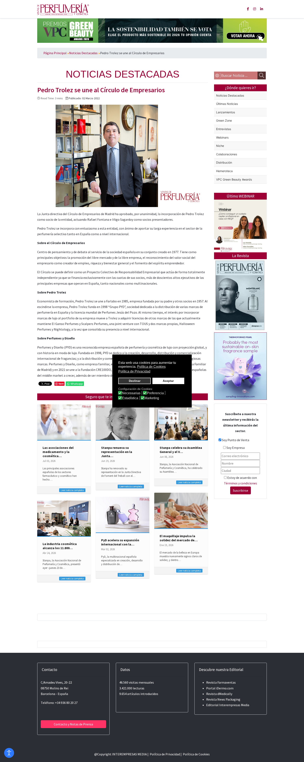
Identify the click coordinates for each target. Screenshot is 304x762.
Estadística (130, 398)
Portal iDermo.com (219, 688)
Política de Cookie (195, 754)
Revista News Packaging (223, 699)
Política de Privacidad (165, 754)
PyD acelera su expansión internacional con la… (120, 542)
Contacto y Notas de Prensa (73, 724)
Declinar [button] (134, 380)
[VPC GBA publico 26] (152, 30)
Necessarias (131, 393)
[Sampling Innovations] (240, 366)
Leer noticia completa (72, 490)
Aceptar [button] (168, 380)
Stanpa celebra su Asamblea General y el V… (181, 450)
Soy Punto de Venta (235, 440)
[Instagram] (254, 9)
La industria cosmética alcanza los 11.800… (60, 546)
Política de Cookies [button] (151, 366)
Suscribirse (240, 490)
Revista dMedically (219, 694)
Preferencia (155, 393)
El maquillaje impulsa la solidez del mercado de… (179, 538)
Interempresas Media (234, 705)
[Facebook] (248, 9)
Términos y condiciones (240, 483)
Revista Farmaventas (221, 682)
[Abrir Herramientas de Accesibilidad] (9, 753)
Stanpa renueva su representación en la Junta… (116, 452)
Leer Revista (239, 311)
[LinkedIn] (261, 9)
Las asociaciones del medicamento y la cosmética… (58, 452)
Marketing (152, 398)
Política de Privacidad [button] (134, 371)
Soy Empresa (235, 448)
